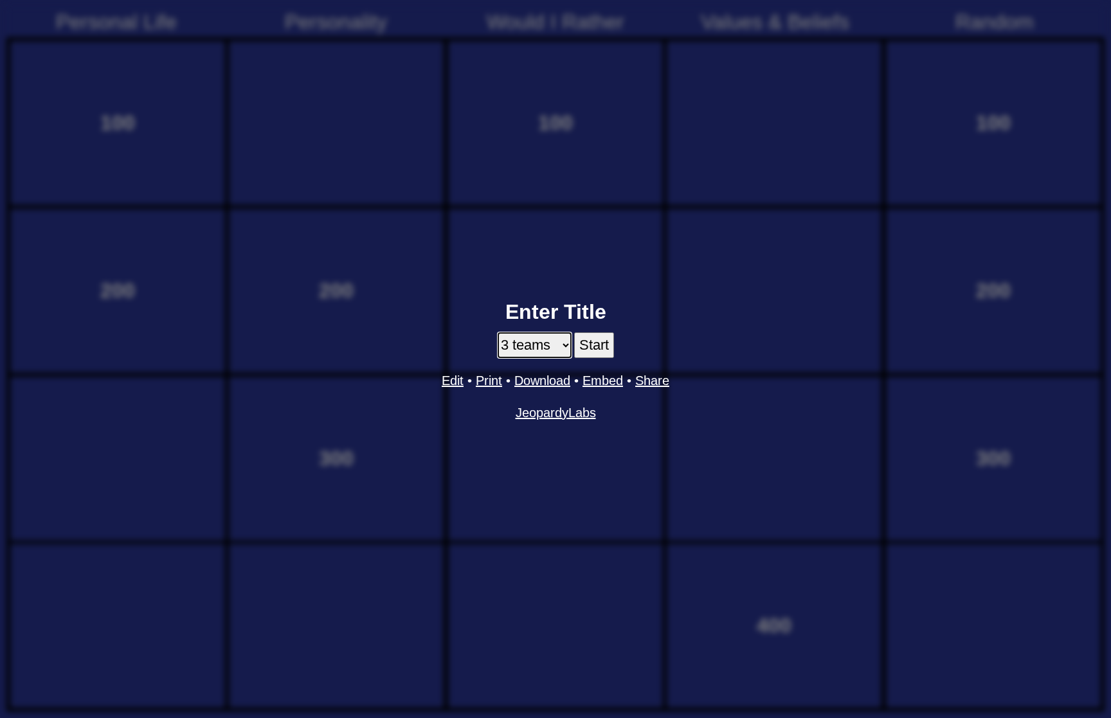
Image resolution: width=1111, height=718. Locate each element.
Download (542, 380)
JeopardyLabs (556, 413)
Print (489, 380)
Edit (453, 380)
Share (652, 380)
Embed (603, 380)
